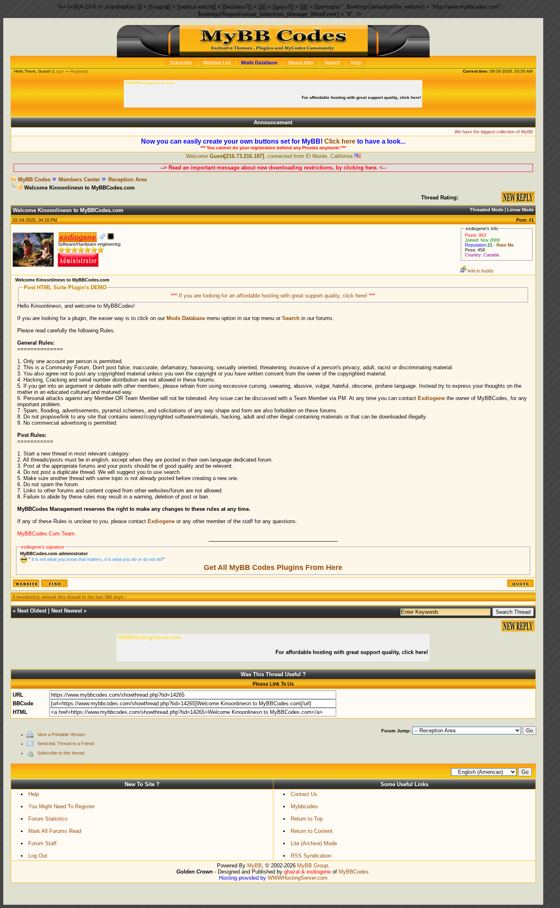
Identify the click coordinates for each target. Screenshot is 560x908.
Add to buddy (480, 270)
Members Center (79, 179)
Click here (339, 141)
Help (33, 794)
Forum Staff (42, 843)
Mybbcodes (304, 806)
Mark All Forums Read (54, 831)
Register (78, 71)
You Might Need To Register (61, 806)
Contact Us (304, 794)
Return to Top (307, 819)
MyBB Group (312, 865)
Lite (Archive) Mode (314, 843)
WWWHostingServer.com (298, 878)
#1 (531, 219)
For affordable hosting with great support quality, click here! (362, 97)
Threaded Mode (486, 209)
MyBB (254, 865)
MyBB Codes (34, 179)
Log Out (37, 856)
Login (58, 71)
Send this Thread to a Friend (65, 743)
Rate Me (505, 244)
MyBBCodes (354, 872)
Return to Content (311, 831)
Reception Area (127, 179)
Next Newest (66, 611)
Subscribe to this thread (60, 752)
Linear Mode (520, 209)
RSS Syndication (311, 856)
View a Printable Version (61, 734)
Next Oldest (31, 611)
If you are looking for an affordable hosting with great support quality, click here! (274, 296)
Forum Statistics (48, 819)
